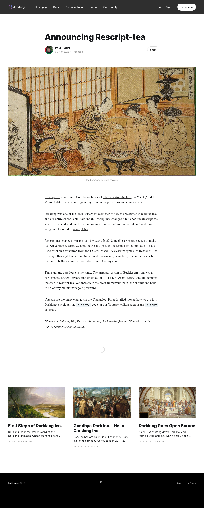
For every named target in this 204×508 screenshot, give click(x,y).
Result (95, 245)
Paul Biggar (62, 47)
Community (110, 7)
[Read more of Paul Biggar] (49, 49)
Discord (134, 321)
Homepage (41, 7)
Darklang (12, 483)
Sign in (170, 7)
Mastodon (93, 321)
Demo (56, 7)
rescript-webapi (75, 245)
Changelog (99, 299)
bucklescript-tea (107, 213)
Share (153, 49)
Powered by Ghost (186, 483)
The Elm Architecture (117, 197)
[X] (101, 482)
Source (94, 7)
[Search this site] (160, 7)
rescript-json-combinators (130, 245)
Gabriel (132, 282)
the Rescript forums (114, 321)
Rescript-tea (52, 197)
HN (73, 321)
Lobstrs (64, 321)
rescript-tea (148, 213)
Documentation (75, 7)
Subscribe (187, 7)
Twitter (81, 321)
